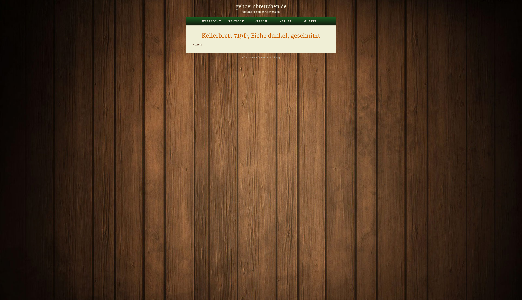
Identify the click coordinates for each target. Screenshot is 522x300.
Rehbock (236, 21)
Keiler (285, 21)
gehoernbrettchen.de (261, 6)
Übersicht (211, 21)
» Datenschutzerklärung (268, 57)
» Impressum (249, 57)
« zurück (197, 44)
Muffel (310, 21)
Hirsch (261, 21)
